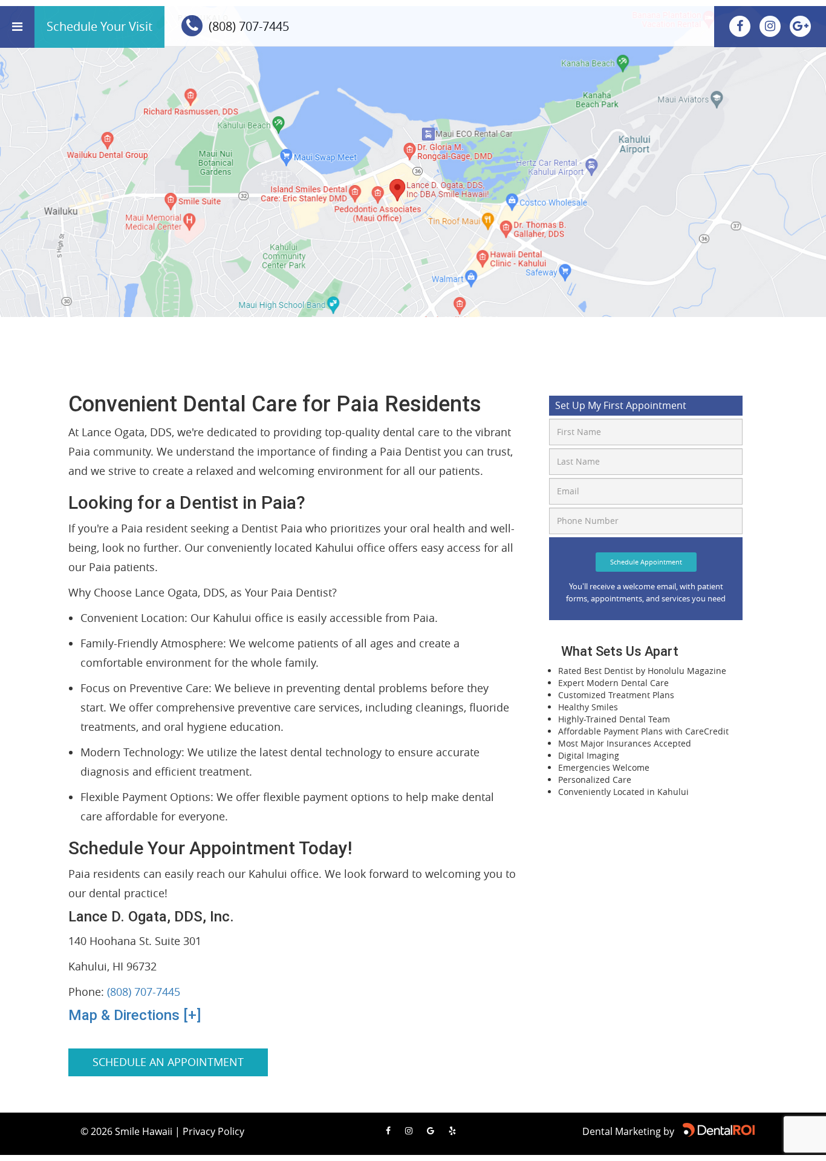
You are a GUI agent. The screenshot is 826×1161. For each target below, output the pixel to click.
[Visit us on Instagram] (771, 26)
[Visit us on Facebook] (741, 26)
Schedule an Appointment (168, 1062)
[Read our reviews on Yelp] (452, 1131)
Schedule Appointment (646, 561)
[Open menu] (17, 27)
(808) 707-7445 (143, 991)
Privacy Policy (213, 1131)
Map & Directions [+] (134, 1015)
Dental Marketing (621, 1131)
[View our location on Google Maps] (800, 26)
